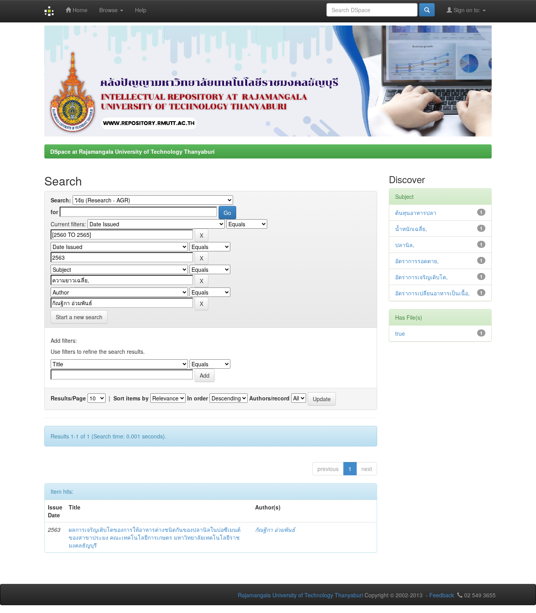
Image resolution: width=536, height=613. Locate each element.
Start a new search (79, 317)
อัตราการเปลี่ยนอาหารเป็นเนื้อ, (432, 293)
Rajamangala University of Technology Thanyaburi (300, 595)
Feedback (441, 595)
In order (197, 398)
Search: (61, 200)
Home (79, 10)
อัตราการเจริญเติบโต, (421, 277)
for (54, 212)
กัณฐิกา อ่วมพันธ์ (275, 529)
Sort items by (131, 398)
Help (140, 10)
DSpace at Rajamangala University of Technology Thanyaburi (132, 151)
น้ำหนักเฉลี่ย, (411, 229)
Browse (109, 10)
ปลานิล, (404, 245)
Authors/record (269, 398)
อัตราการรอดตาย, (417, 261)
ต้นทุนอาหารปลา (415, 212)
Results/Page (68, 398)
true (400, 333)
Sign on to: (467, 10)
